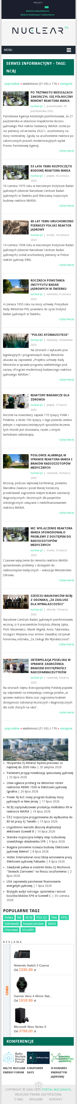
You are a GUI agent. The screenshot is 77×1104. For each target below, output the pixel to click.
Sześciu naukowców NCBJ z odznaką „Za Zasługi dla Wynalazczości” (51, 600)
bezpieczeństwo (33, 923)
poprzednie (12, 83)
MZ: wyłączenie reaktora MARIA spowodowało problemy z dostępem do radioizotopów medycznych (51, 537)
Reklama (36, 1099)
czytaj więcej (66, 150)
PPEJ (64, 917)
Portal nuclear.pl (56, 1089)
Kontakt (56, 1099)
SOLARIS (28, 930)
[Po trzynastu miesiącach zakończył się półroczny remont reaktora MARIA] (15, 98)
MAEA (52, 923)
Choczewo (11, 930)
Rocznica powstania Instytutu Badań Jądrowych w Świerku (49, 284)
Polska (8, 917)
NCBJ (28, 917)
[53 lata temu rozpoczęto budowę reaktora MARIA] (15, 172)
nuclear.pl (37, 106)
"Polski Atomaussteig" (50, 334)
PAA (54, 917)
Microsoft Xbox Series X (30, 1026)
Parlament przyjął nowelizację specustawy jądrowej (40, 773)
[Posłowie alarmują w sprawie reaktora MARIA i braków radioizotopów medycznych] (15, 461)
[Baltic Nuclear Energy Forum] (14, 1058)
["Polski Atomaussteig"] (15, 341)
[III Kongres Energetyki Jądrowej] (62, 1058)
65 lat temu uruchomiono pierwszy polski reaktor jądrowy (52, 225)
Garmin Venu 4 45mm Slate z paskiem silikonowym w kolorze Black (33, 996)
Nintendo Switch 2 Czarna (31, 965)
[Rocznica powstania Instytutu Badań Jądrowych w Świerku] (15, 286)
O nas (18, 1099)
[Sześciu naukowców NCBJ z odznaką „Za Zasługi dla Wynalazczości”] (15, 602)
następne (66, 83)
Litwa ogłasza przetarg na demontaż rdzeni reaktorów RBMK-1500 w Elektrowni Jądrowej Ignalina (37, 787)
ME (19, 917)
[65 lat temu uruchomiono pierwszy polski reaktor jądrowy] (15, 227)
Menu (8, 50)
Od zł (25, 970)
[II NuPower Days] (38, 1058)
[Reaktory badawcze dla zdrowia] (15, 401)
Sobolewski (11, 923)
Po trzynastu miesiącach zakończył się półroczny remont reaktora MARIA (52, 96)
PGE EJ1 (41, 917)
